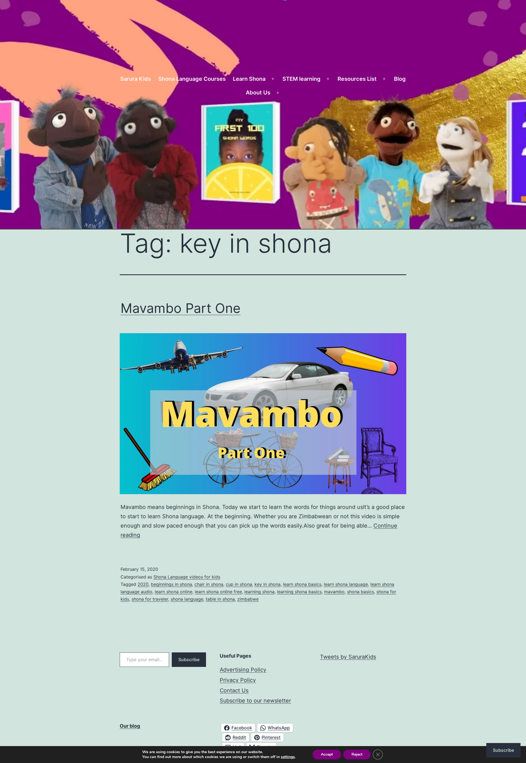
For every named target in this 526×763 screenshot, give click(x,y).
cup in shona (239, 584)
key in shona (268, 584)
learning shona (259, 591)
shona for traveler (150, 599)
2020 (143, 584)
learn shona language (346, 584)
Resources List (357, 79)
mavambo (334, 591)
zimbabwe (248, 599)
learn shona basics (302, 584)
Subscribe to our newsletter (255, 700)
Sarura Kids (135, 79)
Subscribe (188, 659)
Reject (356, 754)
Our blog (130, 726)
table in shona (220, 599)
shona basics (360, 591)
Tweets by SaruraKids (348, 656)
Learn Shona (249, 79)
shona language (187, 599)
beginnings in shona (171, 584)
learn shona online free (218, 591)
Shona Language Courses (192, 79)
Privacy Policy (238, 680)
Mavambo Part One (181, 308)
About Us (258, 92)
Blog (400, 79)
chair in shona (209, 584)
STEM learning (301, 79)
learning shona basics (299, 591)
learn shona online (173, 591)
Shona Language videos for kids (186, 577)
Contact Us (234, 690)
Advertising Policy (243, 669)
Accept (327, 754)
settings (288, 757)
